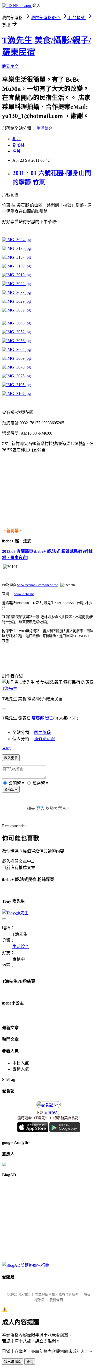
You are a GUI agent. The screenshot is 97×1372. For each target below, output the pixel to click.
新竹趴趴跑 (44, 739)
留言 (49, 718)
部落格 (18, 145)
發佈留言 (11, 789)
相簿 (16, 139)
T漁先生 (9, 688)
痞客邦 (38, 718)
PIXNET (24, 1294)
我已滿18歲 (12, 1362)
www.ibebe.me (24, 594)
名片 (16, 151)
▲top (6, 748)
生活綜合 (44, 128)
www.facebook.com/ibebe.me (37, 585)
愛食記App (52, 1113)
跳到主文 (10, 66)
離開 (29, 1362)
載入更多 (11, 758)
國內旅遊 (42, 732)
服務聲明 (56, 1300)
